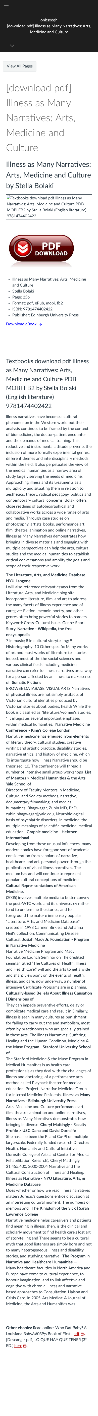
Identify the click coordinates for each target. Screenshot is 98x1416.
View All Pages (20, 66)
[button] (49, 26)
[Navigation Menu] (13, 45)
